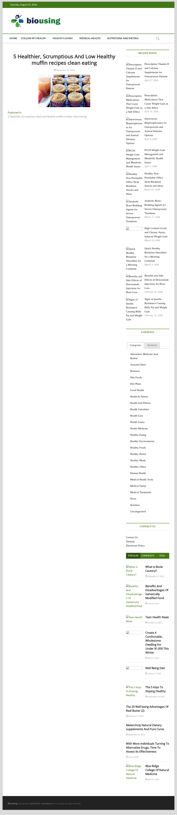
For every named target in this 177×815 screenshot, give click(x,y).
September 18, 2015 (156, 696)
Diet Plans (135, 383)
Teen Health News (157, 617)
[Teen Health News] (134, 617)
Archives (152, 345)
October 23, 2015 (154, 622)
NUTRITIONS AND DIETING (122, 38)
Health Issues (137, 422)
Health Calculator (139, 409)
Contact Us (132, 537)
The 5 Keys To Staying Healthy (155, 689)
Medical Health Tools (141, 479)
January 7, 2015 (154, 673)
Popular (133, 555)
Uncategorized (138, 511)
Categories (135, 345)
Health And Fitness (140, 403)
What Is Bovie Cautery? (154, 569)
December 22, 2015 (155, 576)
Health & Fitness (139, 396)
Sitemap (130, 541)
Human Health (138, 473)
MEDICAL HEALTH (90, 38)
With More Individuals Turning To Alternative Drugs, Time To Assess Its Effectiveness (147, 747)
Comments (147, 555)
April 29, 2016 (153, 779)
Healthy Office (138, 466)
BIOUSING (35, 803)
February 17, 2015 (136, 716)
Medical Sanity (138, 486)
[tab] (135, 345)
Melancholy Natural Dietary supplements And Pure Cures (145, 727)
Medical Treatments (140, 492)
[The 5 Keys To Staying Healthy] (134, 687)
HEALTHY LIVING (63, 38)
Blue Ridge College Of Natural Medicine (157, 770)
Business (135, 371)
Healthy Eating (138, 434)
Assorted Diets (138, 364)
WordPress (47, 803)
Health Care (136, 415)
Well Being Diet (155, 668)
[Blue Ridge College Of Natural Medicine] (134, 766)
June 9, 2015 (133, 757)
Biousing (12, 803)
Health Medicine (139, 428)
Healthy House (138, 454)
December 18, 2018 (65, 70)
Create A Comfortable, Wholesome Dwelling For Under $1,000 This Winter (157, 642)
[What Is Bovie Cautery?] (134, 566)
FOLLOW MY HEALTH (33, 38)
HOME (13, 38)
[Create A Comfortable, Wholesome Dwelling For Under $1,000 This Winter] (134, 632)
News (133, 498)
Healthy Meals (138, 460)
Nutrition (135, 505)
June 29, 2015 (153, 603)
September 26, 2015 (136, 734)
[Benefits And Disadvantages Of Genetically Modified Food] (134, 586)
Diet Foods (136, 377)
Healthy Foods (138, 447)
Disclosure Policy (135, 545)
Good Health (137, 390)
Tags (162, 555)
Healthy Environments (142, 441)
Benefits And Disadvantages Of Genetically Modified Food (156, 592)
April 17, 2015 (153, 658)
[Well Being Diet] (134, 668)
